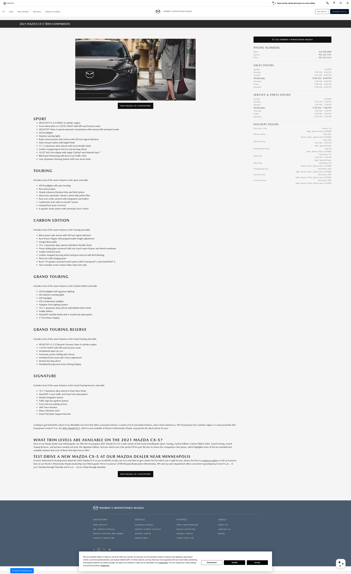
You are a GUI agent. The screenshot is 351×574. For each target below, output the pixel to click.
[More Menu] (3, 11)
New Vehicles (100, 525)
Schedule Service (339, 11)
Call (293, 40)
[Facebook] (94, 550)
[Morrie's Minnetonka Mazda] (159, 11)
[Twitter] (104, 550)
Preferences (212, 563)
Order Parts (141, 538)
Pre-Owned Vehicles (104, 529)
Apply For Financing (187, 525)
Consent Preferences (22, 570)
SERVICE (140, 519)
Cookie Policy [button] (163, 563)
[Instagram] (99, 550)
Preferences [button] (105, 566)
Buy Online (322, 11)
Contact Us (224, 529)
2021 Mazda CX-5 (71, 428)
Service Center (143, 534)
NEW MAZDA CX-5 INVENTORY (135, 106)
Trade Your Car (185, 538)
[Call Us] (328, 3)
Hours (221, 534)
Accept (257, 563)
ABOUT (222, 519)
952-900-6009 (325, 52)
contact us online (210, 460)
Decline (234, 563)
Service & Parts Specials (148, 529)
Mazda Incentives (186, 529)
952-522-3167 (325, 55)
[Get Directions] (335, 3)
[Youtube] (109, 550)
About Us (223, 525)
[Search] (341, 3)
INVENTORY (100, 519)
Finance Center (185, 534)
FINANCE (182, 519)
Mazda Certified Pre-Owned (108, 534)
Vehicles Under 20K (103, 538)
